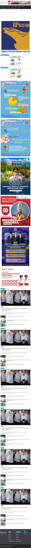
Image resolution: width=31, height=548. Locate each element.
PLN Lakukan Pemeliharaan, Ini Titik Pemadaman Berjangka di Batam (15, 324)
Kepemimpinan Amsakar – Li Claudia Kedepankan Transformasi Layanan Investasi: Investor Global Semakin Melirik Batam (17, 320)
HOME (2, 6)
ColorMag (5, 546)
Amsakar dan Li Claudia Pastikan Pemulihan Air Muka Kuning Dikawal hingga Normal (14, 309)
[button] (24, 6)
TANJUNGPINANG (18, 541)
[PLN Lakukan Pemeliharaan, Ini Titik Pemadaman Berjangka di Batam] (3, 325)
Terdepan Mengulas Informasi (9, 545)
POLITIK (5, 6)
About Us (9, 534)
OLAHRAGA (19, 6)
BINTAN (17, 537)
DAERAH (23, 6)
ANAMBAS (17, 534)
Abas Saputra (7, 311)
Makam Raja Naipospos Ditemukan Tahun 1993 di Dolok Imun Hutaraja (15, 316)
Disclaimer (9, 539)
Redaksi (9, 537)
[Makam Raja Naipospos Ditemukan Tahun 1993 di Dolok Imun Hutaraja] (3, 317)
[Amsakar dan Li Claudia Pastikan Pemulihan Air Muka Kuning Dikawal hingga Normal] (15, 298)
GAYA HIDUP (8, 6)
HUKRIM (16, 6)
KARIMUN (17, 539)
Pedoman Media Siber (11, 541)
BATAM (2, 346)
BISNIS (12, 6)
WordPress (8, 546)
